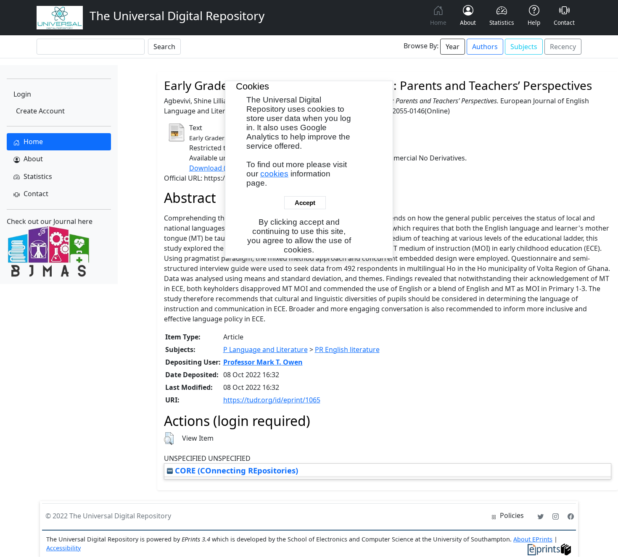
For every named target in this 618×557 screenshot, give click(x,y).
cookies (274, 173)
